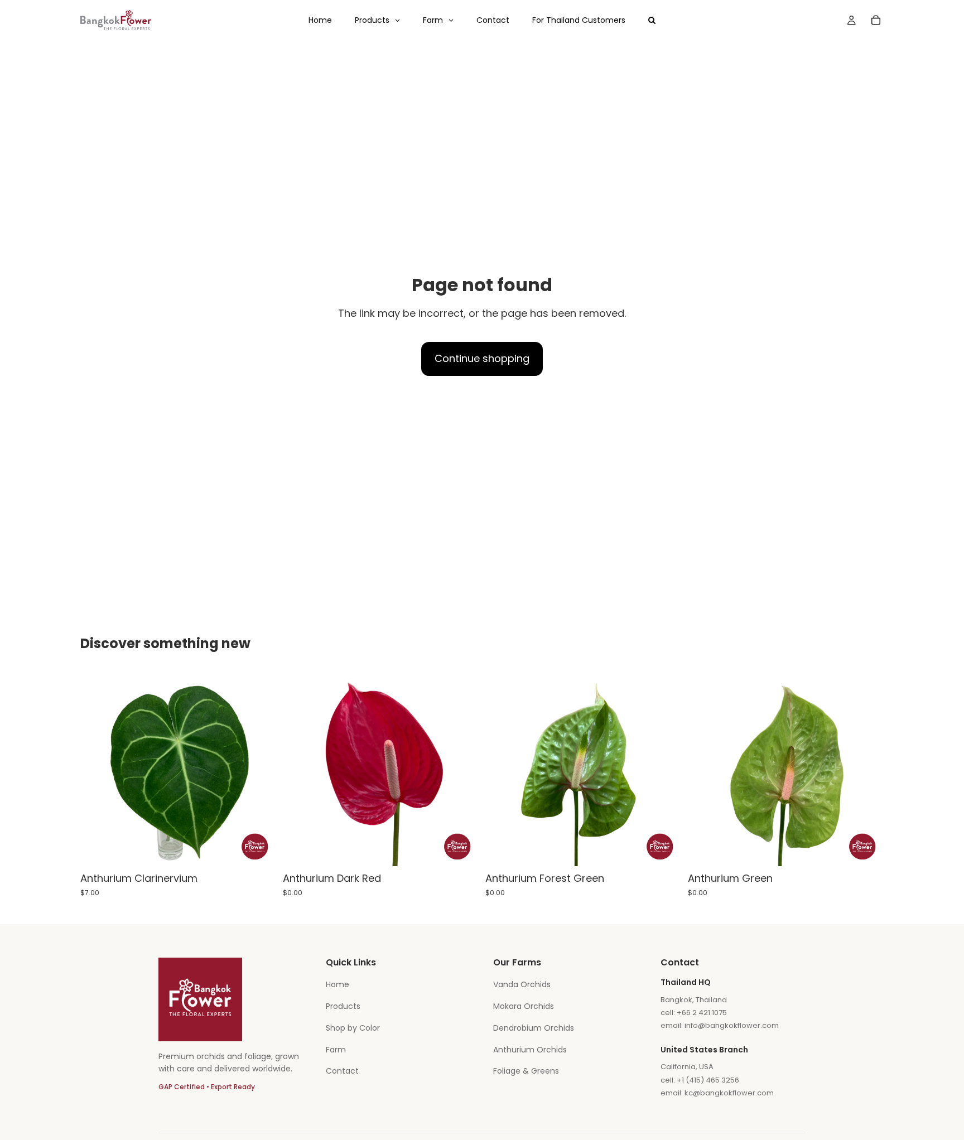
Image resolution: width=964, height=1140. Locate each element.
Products (343, 1006)
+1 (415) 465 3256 (708, 1080)
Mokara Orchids (523, 1006)
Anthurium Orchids (530, 1049)
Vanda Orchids (522, 984)
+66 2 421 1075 (702, 1012)
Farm (336, 1049)
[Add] (259, 849)
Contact (342, 1070)
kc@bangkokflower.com (729, 1093)
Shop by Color (353, 1027)
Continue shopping (482, 358)
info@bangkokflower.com (732, 1025)
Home (337, 984)
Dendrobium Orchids (533, 1027)
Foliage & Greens (526, 1070)
